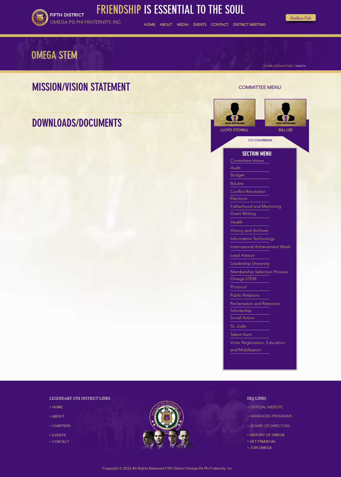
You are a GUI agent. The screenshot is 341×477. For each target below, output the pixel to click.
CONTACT (60, 442)
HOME (57, 407)
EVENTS (59, 435)
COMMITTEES (284, 66)
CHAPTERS (61, 426)
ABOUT (58, 416)
